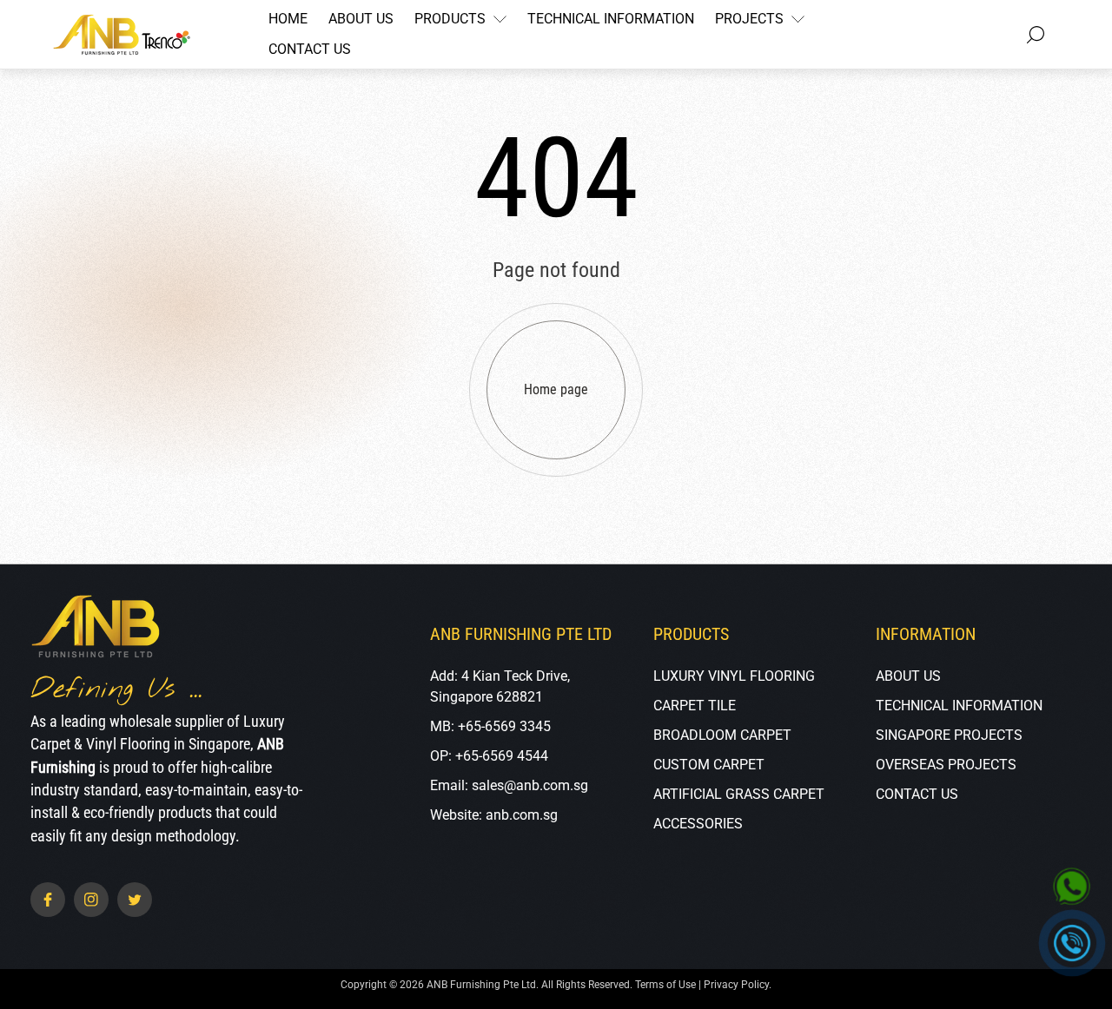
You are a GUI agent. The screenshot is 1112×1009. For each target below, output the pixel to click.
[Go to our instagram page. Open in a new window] (91, 899)
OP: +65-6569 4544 (489, 756)
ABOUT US (908, 676)
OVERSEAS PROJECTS (946, 764)
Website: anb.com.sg (494, 815)
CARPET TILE (694, 705)
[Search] (1035, 35)
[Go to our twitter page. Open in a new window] (134, 899)
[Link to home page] (95, 628)
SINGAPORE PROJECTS (949, 735)
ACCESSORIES (698, 823)
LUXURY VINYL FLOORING (734, 676)
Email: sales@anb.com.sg (509, 785)
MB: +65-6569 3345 (490, 726)
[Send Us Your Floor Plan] (1072, 887)
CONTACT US (917, 794)
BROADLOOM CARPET (722, 735)
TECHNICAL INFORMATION (959, 705)
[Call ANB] (1072, 943)
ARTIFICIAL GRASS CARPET (738, 794)
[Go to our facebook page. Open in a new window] (47, 899)
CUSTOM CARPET (708, 764)
